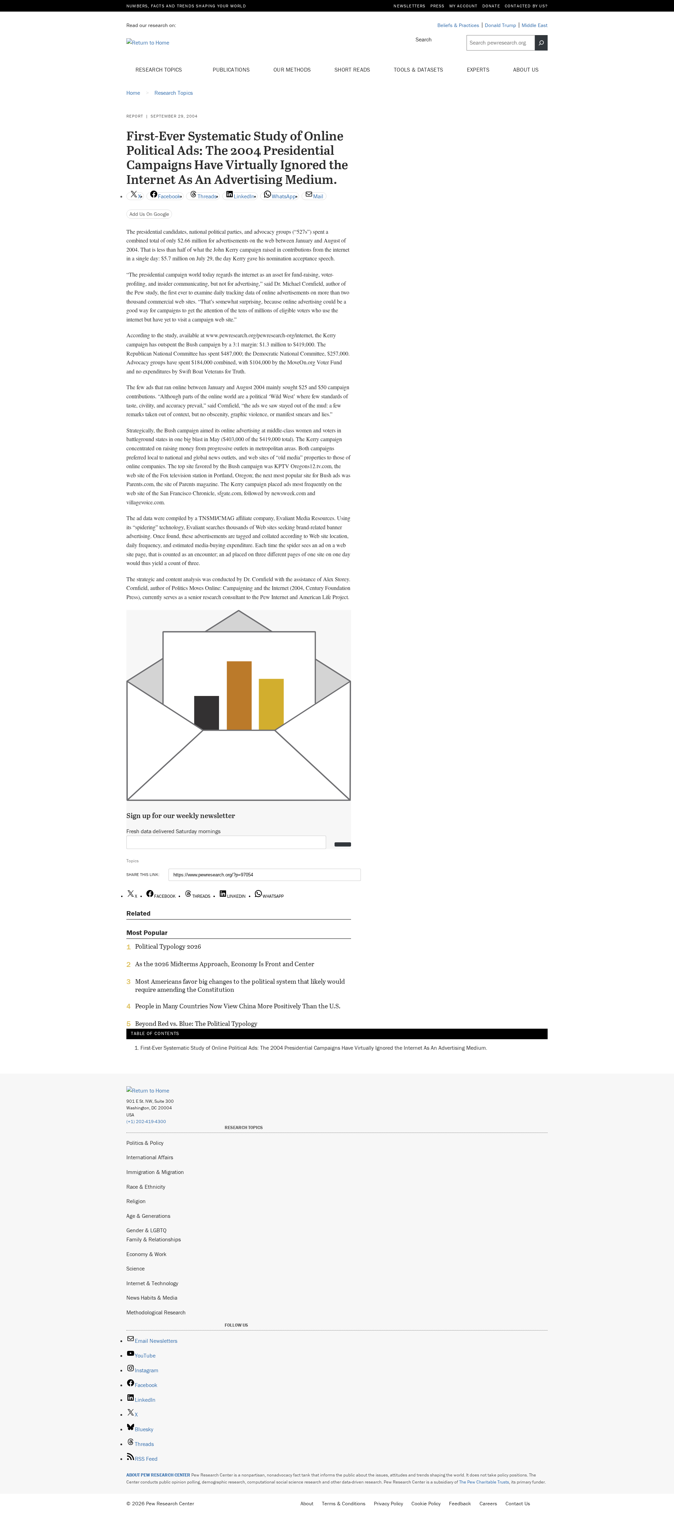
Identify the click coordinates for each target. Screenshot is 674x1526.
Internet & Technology (152, 1283)
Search (424, 39)
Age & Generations (148, 1215)
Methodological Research (156, 1312)
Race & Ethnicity (145, 1186)
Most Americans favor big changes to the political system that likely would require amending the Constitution (240, 985)
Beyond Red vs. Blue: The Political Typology (196, 1024)
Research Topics (160, 69)
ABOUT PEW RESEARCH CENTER (158, 1475)
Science (135, 1268)
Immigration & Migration (155, 1171)
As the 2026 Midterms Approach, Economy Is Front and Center (224, 964)
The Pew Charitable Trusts (484, 1482)
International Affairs (149, 1157)
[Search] (541, 43)
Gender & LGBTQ (146, 1230)
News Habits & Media (151, 1297)
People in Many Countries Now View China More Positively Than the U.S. (238, 1006)
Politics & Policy (145, 1142)
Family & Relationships (153, 1239)
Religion (136, 1201)
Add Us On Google (149, 214)
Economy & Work (146, 1254)
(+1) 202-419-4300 (146, 1121)
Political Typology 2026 (168, 946)
